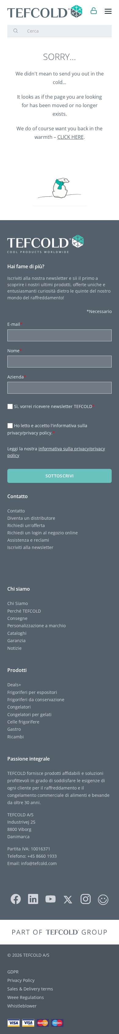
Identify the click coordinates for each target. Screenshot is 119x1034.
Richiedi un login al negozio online (42, 533)
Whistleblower (22, 1006)
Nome (14, 350)
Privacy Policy (20, 980)
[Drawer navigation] (108, 11)
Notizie (14, 648)
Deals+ (14, 685)
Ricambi (15, 737)
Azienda (16, 377)
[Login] (93, 11)
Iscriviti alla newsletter (30, 547)
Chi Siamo (17, 603)
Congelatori (19, 707)
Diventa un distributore (31, 518)
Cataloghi (17, 633)
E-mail (15, 324)
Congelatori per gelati (29, 714)
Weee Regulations (25, 997)
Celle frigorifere (23, 722)
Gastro (14, 729)
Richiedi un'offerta (26, 525)
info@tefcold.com (39, 863)
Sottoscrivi (59, 476)
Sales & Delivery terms (30, 989)
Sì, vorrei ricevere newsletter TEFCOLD (54, 406)
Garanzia (16, 640)
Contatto (16, 511)
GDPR (13, 972)
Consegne (17, 618)
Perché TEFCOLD (24, 611)
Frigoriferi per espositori (32, 692)
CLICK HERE (70, 137)
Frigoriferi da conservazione (35, 699)
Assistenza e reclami (28, 540)
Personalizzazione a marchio (36, 625)
